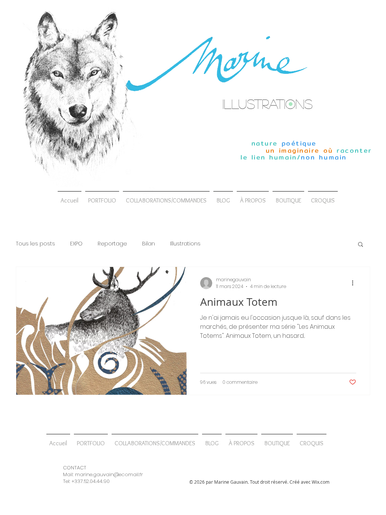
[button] (166, 197)
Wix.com (320, 482)
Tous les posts (35, 243)
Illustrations (185, 243)
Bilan (148, 243)
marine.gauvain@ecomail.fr (109, 474)
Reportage (112, 243)
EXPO (76, 243)
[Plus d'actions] (355, 283)
